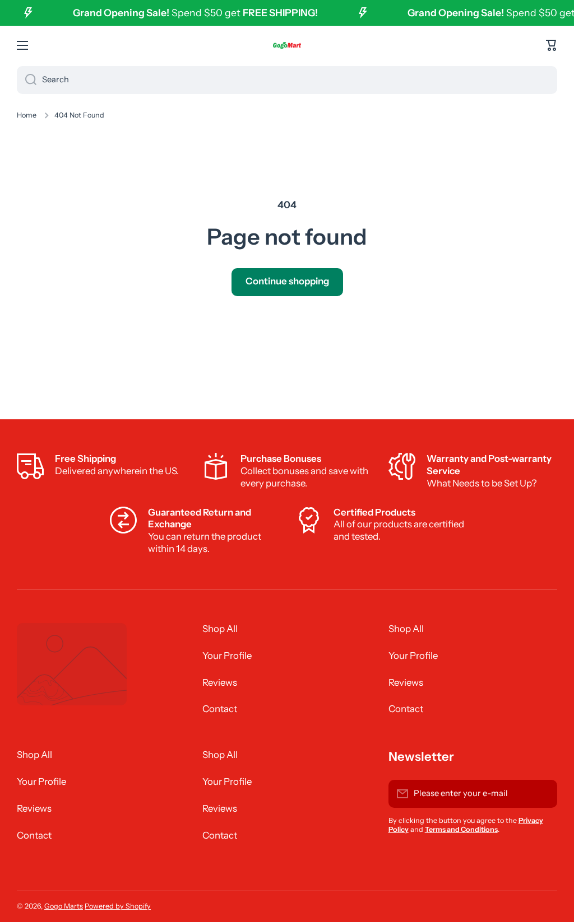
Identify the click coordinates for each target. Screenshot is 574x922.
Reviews (219, 682)
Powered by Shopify (118, 906)
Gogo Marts (63, 906)
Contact (219, 708)
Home (26, 115)
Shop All (220, 628)
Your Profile (227, 655)
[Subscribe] (543, 794)
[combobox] (287, 80)
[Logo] (287, 45)
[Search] (26, 80)
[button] (551, 45)
